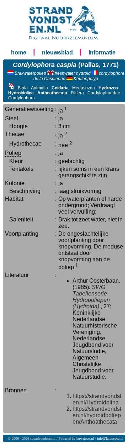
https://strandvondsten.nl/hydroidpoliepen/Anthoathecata (97, 415)
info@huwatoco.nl (110, 438)
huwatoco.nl (85, 438)
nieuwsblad (57, 52)
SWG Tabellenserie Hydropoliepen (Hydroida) (91, 296)
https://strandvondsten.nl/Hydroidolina (97, 399)
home (18, 52)
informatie (102, 52)
